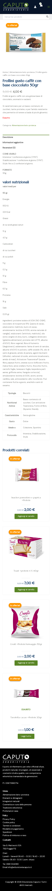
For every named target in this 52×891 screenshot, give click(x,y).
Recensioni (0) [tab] (9, 147)
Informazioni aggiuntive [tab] (13, 142)
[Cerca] (47, 17)
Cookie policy (9, 822)
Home (5, 72)
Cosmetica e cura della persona (17, 804)
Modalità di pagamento (13, 829)
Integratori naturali (11, 801)
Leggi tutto (26, 736)
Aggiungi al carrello (26, 516)
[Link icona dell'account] (35, 7)
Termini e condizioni (11, 825)
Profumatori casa (10, 811)
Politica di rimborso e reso (14, 835)
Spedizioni (7, 832)
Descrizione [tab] (8, 137)
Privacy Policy (9, 819)
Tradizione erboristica (12, 808)
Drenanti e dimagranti (12, 798)
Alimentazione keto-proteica (22, 72)
